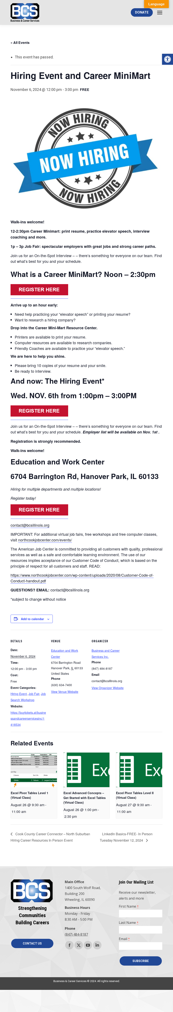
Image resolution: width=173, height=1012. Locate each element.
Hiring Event (19, 694)
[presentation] (34, 770)
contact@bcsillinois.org (30, 525)
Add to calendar (32, 619)
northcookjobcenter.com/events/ (45, 539)
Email (124, 938)
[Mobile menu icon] (159, 12)
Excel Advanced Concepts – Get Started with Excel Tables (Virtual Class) (85, 797)
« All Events (20, 42)
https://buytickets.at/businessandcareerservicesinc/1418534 (28, 718)
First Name (129, 906)
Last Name (128, 922)
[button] (167, 59)
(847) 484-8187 (76, 934)
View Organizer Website (108, 688)
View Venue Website (64, 692)
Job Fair (33, 694)
